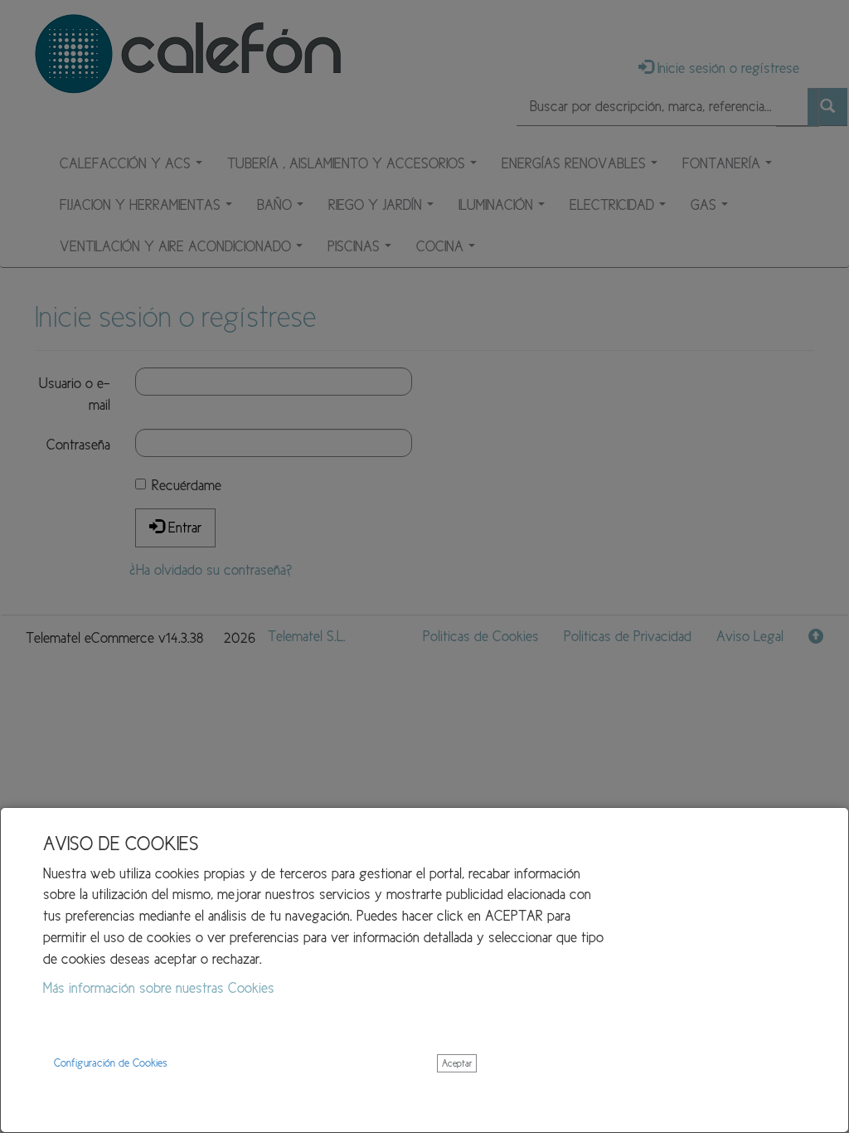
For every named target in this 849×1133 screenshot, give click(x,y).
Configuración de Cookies (110, 1063)
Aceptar (457, 1063)
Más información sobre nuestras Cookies (158, 988)
